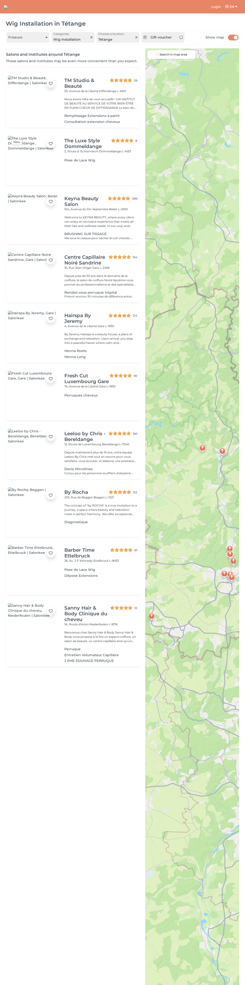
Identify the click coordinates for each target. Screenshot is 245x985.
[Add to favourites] (50, 83)
